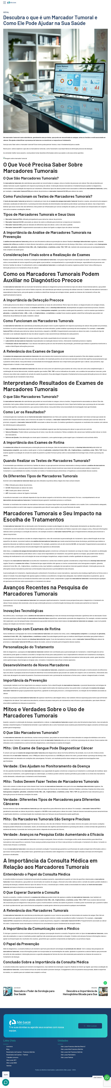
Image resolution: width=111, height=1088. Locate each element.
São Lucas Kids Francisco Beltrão (72, 1049)
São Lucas (92, 1026)
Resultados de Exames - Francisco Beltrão (20, 1052)
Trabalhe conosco (12, 1057)
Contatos (9, 1046)
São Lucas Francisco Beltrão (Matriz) (73, 1046)
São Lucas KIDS (11, 1063)
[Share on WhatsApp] (105, 983)
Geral (6, 12)
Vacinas (8, 1065)
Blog (7, 1049)
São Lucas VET (11, 1060)
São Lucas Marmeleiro (68, 1055)
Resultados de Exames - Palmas (17, 1055)
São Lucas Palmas (67, 1057)
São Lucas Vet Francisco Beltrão (71, 1052)
